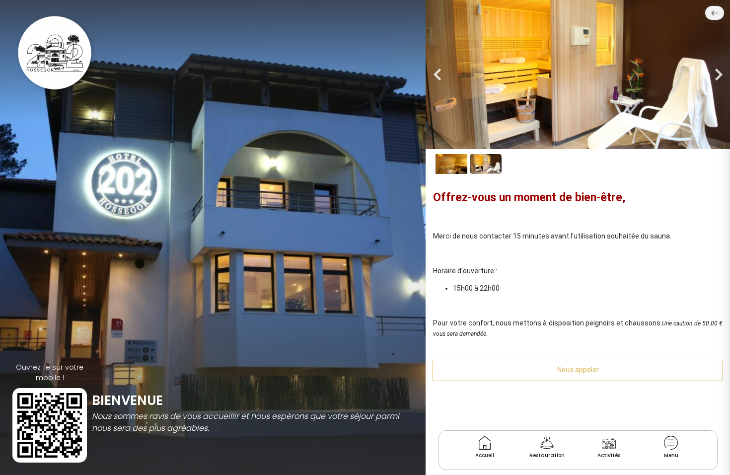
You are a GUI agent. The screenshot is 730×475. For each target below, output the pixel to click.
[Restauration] (547, 443)
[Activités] (608, 443)
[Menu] (671, 443)
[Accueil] (484, 443)
